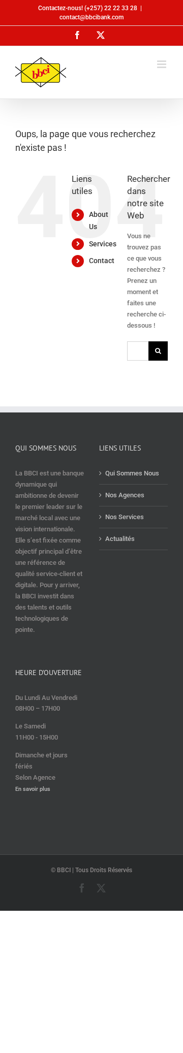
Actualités (120, 539)
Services (102, 244)
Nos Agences (124, 495)
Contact (101, 261)
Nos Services (124, 517)
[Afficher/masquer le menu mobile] (162, 64)
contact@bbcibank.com (91, 17)
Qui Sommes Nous (132, 473)
